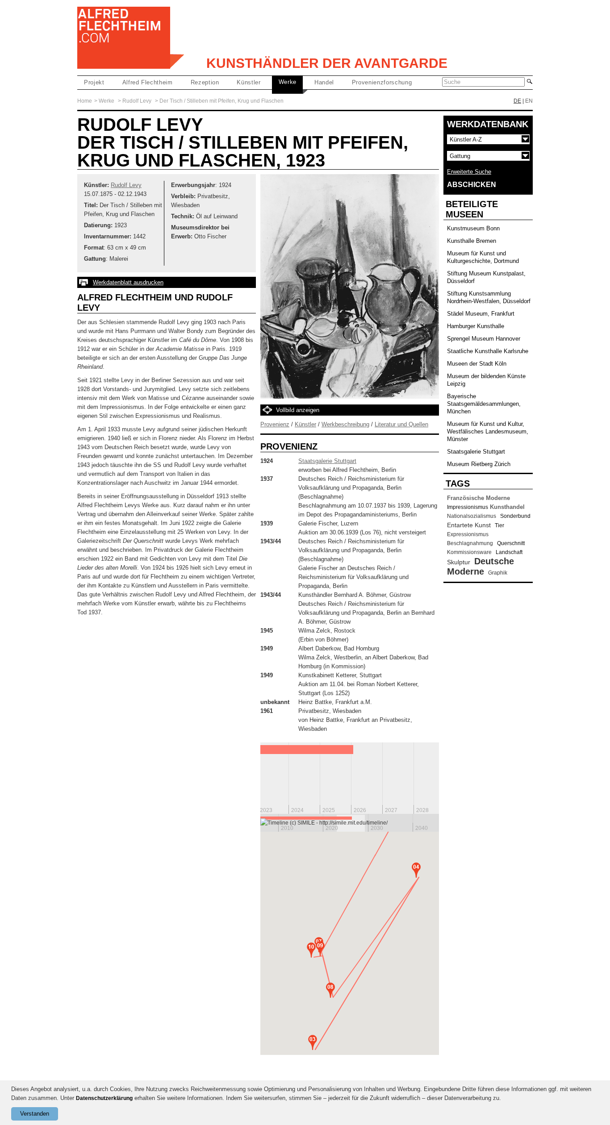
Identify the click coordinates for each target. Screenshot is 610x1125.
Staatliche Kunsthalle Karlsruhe (487, 351)
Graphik (497, 573)
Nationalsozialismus (471, 516)
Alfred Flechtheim (147, 82)
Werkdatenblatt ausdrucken (128, 282)
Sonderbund (515, 516)
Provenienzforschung (382, 82)
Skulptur (458, 562)
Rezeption (205, 82)
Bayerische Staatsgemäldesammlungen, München (484, 404)
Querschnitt (511, 543)
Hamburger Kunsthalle (475, 326)
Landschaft (509, 552)
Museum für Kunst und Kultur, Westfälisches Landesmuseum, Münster (487, 431)
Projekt (94, 82)
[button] (312, 1042)
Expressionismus (468, 534)
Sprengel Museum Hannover (483, 338)
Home (84, 101)
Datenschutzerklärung (104, 1098)
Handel (324, 82)
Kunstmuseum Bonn (473, 228)
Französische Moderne (478, 498)
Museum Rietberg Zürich (478, 464)
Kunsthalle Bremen (471, 241)
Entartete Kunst (469, 525)
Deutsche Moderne (480, 566)
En (529, 101)
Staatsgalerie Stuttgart (327, 461)
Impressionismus (467, 507)
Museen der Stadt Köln (476, 363)
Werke (288, 82)
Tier (499, 525)
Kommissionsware (469, 552)
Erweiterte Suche (469, 171)
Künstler (248, 82)
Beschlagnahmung (470, 543)
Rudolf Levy (136, 101)
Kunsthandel (507, 507)
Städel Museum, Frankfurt (480, 313)
